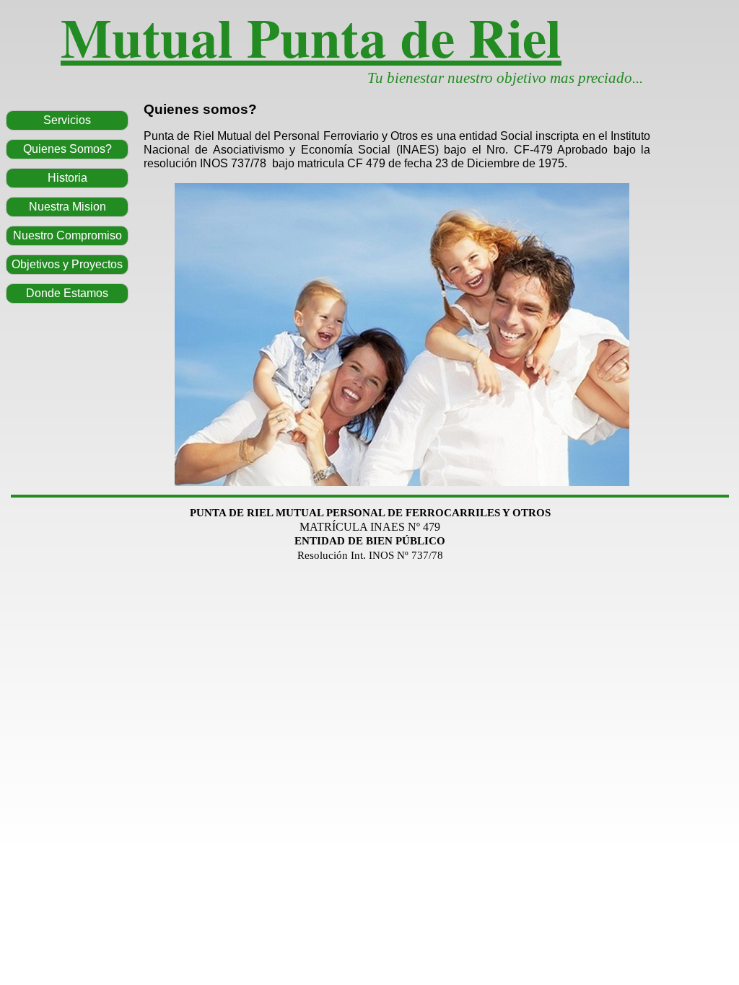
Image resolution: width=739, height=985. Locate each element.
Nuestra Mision (67, 206)
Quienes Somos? (67, 149)
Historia (67, 178)
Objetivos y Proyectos (67, 264)
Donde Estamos (67, 293)
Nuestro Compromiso (67, 235)
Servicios (67, 120)
